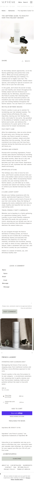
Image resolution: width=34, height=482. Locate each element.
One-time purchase (8, 396)
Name (4, 270)
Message (5, 283)
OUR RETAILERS (16, 465)
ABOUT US (5, 465)
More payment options (17, 416)
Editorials (11, 10)
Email (4, 276)
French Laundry (9, 357)
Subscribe (17, 458)
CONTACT (8, 467)
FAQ (15, 467)
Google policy (19, 479)
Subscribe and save (10, 402)
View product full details (17, 421)
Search (25, 2)
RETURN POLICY (23, 467)
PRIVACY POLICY (9, 469)
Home (3, 10)
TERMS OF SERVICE (23, 469)
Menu (20, 2)
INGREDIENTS (27, 465)
